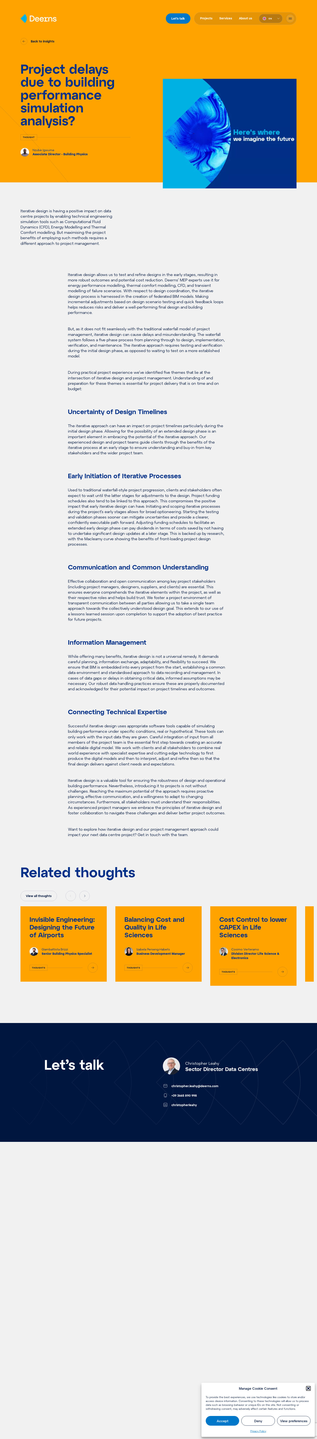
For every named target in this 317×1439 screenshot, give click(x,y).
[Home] (38, 18)
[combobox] (270, 18)
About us (245, 18)
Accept (222, 1421)
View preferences (293, 1421)
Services (225, 18)
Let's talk (178, 18)
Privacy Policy (258, 1431)
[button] (308, 1388)
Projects (206, 18)
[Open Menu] (290, 18)
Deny (258, 1421)
